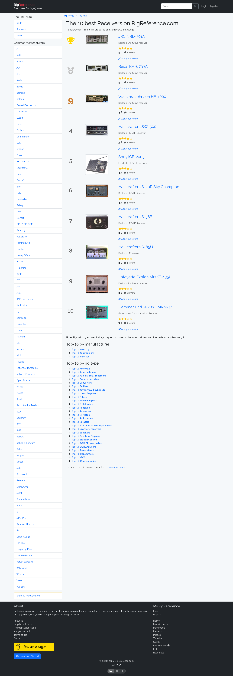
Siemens (20, 480)
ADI (18, 49)
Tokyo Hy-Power (25, 549)
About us (18, 620)
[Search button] (195, 6)
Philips (19, 386)
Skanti (19, 493)
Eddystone (22, 168)
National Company (26, 374)
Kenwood (21, 29)
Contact (18, 638)
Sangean (20, 455)
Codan (19, 124)
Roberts (20, 436)
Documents (159, 627)
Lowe (19, 330)
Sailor (19, 449)
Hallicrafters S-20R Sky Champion (148, 186)
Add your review (129, 58)
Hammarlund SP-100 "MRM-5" (145, 307)
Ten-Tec (20, 543)
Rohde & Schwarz (25, 443)
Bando (19, 86)
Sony (19, 505)
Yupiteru (20, 587)
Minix (19, 355)
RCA (18, 411)
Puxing (19, 393)
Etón (18, 186)
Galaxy (19, 205)
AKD (18, 55)
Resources (158, 652)
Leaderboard (160, 645)
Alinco (19, 61)
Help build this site (23, 624)
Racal (19, 399)
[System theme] (111, 671)
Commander (22, 136)
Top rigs (82, 15)
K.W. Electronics (24, 299)
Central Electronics (26, 105)
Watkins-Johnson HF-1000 (142, 96)
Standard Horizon (25, 524)
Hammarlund (23, 243)
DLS (18, 143)
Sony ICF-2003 (131, 156)
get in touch (73, 614)
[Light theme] (117, 671)
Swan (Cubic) (23, 537)
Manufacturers (160, 624)
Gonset (20, 218)
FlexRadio (21, 199)
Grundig (20, 230)
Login (204, 6)
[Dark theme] (123, 671)
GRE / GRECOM (24, 224)
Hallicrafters (22, 236)
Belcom (20, 99)
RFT (18, 424)
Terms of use (20, 635)
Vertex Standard (24, 561)
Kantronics (21, 305)
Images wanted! (22, 631)
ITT (18, 280)
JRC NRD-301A (131, 36)
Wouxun (20, 574)
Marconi (20, 336)
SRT (18, 511)
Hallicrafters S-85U (135, 247)
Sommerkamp (23, 499)
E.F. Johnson (22, 161)
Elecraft (20, 180)
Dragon (20, 149)
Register (214, 6)
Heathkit (20, 261)
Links (156, 649)
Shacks (156, 642)
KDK (18, 311)
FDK (18, 193)
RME (18, 430)
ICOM (19, 23)
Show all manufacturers (28, 595)
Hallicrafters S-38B (135, 216)
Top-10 (81, 368)
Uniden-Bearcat (24, 555)
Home (70, 15)
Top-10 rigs (81, 349)
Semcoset (21, 474)
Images (157, 635)
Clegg (19, 118)
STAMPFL (21, 518)
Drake (19, 155)
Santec (19, 461)
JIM (18, 286)
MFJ (18, 343)
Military (20, 349)
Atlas (18, 74)
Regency (21, 418)
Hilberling (21, 268)
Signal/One (22, 487)
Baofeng (20, 93)
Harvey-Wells (23, 255)
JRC (18, 293)
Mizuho (20, 361)
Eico (18, 174)
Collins (20, 130)
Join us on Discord (29, 656)
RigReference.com (124, 661)
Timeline (157, 638)
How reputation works (25, 627)
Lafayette (21, 324)
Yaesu (19, 35)
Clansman (21, 111)
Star (18, 530)
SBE (18, 468)
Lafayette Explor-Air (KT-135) (144, 277)
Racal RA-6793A (133, 66)
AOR (18, 68)
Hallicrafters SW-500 (137, 126)
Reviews (157, 631)
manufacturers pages (115, 467)
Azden (19, 80)
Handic (20, 249)
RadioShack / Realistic (27, 405)
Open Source (23, 380)
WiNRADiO (22, 568)
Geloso (20, 211)
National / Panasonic (27, 368)
